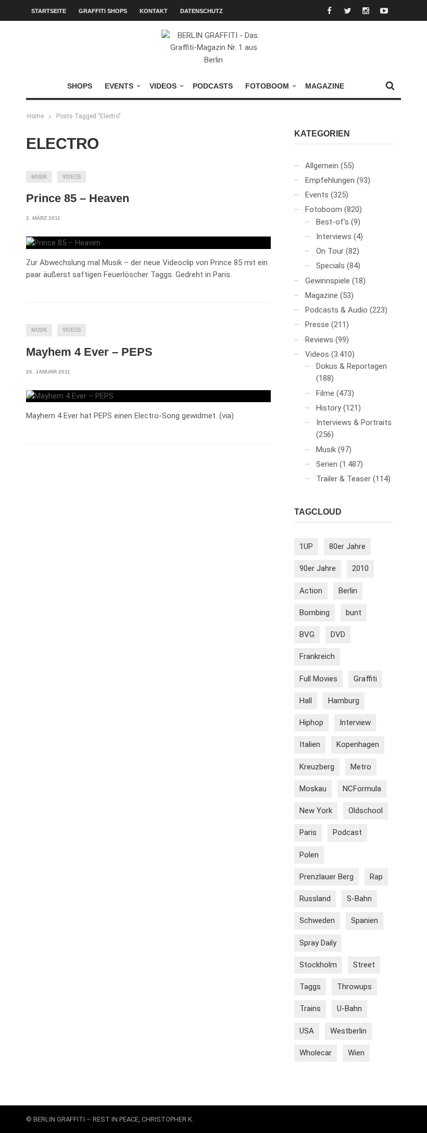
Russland (315, 898)
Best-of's (332, 222)
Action (310, 590)
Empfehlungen (330, 180)
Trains (310, 1008)
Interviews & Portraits (354, 422)
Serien (326, 464)
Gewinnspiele (327, 280)
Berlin (347, 590)
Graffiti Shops (103, 11)
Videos (163, 86)
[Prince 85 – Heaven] (63, 242)
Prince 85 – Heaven (77, 198)
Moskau (312, 788)
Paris (308, 832)
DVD (338, 634)
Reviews (319, 339)
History (328, 408)
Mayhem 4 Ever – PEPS (89, 351)
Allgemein (321, 165)
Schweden (317, 920)
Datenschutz (201, 11)
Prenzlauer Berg (326, 876)
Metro (360, 766)
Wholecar (315, 1052)
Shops (79, 86)
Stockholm (318, 964)
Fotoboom (267, 86)
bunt (353, 612)
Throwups (354, 986)
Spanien (364, 920)
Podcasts (213, 86)
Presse (317, 324)
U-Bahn (349, 1008)
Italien (309, 744)
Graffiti (365, 678)
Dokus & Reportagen (351, 366)
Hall (305, 700)
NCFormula (362, 788)
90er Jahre (317, 568)
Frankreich (317, 656)
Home (35, 116)
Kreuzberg (316, 766)
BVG (307, 634)
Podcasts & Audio (336, 310)
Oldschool (365, 810)
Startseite (48, 11)
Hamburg (343, 700)
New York (315, 810)
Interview (355, 722)
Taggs (310, 986)
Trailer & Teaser (343, 478)
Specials (330, 265)
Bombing (314, 612)
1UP (306, 546)
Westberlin (348, 1031)
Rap (376, 876)
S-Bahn (359, 898)
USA (306, 1031)
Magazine (324, 86)
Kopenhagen (357, 744)
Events (119, 86)
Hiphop (311, 722)
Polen (309, 855)
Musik (39, 177)
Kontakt (154, 11)
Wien (356, 1052)
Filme (325, 393)
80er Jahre (347, 546)
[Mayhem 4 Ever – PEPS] (70, 396)
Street (364, 964)
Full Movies (318, 678)
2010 (360, 568)
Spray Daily (317, 943)
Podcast (347, 832)
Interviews (333, 236)
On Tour (330, 251)
